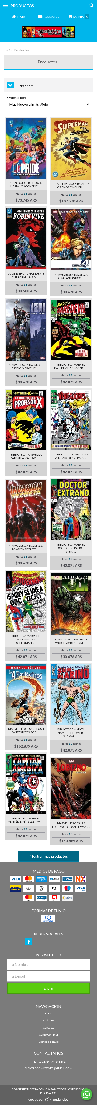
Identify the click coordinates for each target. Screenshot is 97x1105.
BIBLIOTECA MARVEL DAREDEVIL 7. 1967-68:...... (71, 366)
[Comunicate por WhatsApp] (86, 1094)
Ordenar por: (16, 98)
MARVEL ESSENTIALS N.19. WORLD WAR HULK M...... (71, 641)
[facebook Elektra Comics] (28, 941)
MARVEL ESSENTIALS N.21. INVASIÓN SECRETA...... (26, 547)
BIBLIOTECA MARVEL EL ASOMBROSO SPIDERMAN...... (26, 639)
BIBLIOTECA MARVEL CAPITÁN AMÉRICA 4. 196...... (26, 820)
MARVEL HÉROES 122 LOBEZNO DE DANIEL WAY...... (71, 824)
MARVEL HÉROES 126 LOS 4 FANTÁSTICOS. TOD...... (26, 730)
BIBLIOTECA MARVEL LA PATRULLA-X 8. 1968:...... (26, 456)
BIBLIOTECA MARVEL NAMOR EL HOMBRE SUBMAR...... (71, 732)
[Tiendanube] (48, 1100)
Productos (48, 1020)
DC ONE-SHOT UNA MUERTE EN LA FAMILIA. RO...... (26, 275)
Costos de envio (48, 1041)
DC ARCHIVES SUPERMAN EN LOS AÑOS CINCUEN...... (71, 185)
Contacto (48, 1027)
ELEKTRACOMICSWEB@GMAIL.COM (48, 1068)
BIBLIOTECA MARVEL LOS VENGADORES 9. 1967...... (71, 456)
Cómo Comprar (48, 1034)
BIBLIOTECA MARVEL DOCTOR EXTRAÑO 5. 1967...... (71, 548)
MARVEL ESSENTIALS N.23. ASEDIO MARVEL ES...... (26, 366)
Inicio (8, 50)
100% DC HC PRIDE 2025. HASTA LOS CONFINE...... (26, 184)
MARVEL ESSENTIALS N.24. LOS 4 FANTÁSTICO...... (71, 276)
